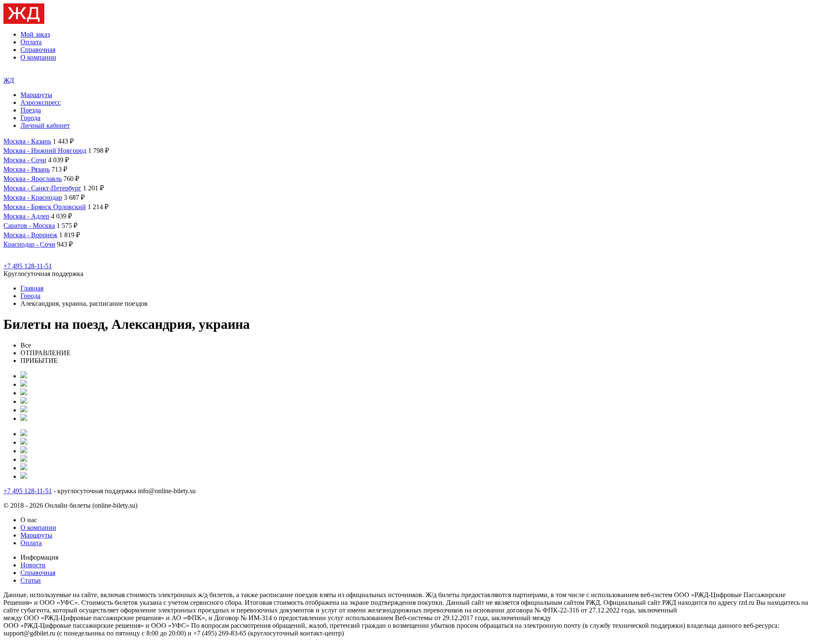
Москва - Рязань (26, 169)
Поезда (30, 110)
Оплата (31, 42)
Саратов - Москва (29, 225)
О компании (38, 57)
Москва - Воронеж (30, 235)
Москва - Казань (27, 141)
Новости (33, 565)
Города (30, 117)
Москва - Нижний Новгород (44, 150)
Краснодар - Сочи (29, 244)
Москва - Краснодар (32, 197)
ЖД (8, 80)
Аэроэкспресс (40, 102)
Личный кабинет (45, 125)
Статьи (30, 580)
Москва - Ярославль (32, 178)
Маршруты (36, 94)
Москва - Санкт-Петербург (42, 188)
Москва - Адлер (26, 216)
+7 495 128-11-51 (27, 266)
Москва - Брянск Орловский (44, 206)
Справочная (37, 49)
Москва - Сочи (24, 160)
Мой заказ (35, 34)
